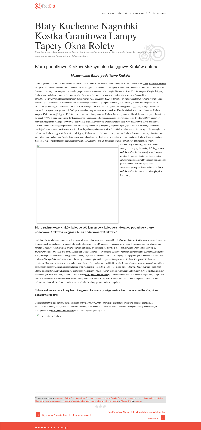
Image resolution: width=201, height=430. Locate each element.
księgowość (75, 401)
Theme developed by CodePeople (51, 427)
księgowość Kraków (88, 401)
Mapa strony (138, 13)
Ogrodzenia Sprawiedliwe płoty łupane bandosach (64, 415)
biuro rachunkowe (42, 401)
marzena (137, 401)
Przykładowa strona (157, 13)
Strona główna (107, 13)
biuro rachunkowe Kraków (60, 401)
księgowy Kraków (111, 401)
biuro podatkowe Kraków (153, 398)
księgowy (100, 401)
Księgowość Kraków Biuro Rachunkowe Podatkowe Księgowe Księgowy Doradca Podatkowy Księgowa (95, 398)
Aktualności (123, 13)
